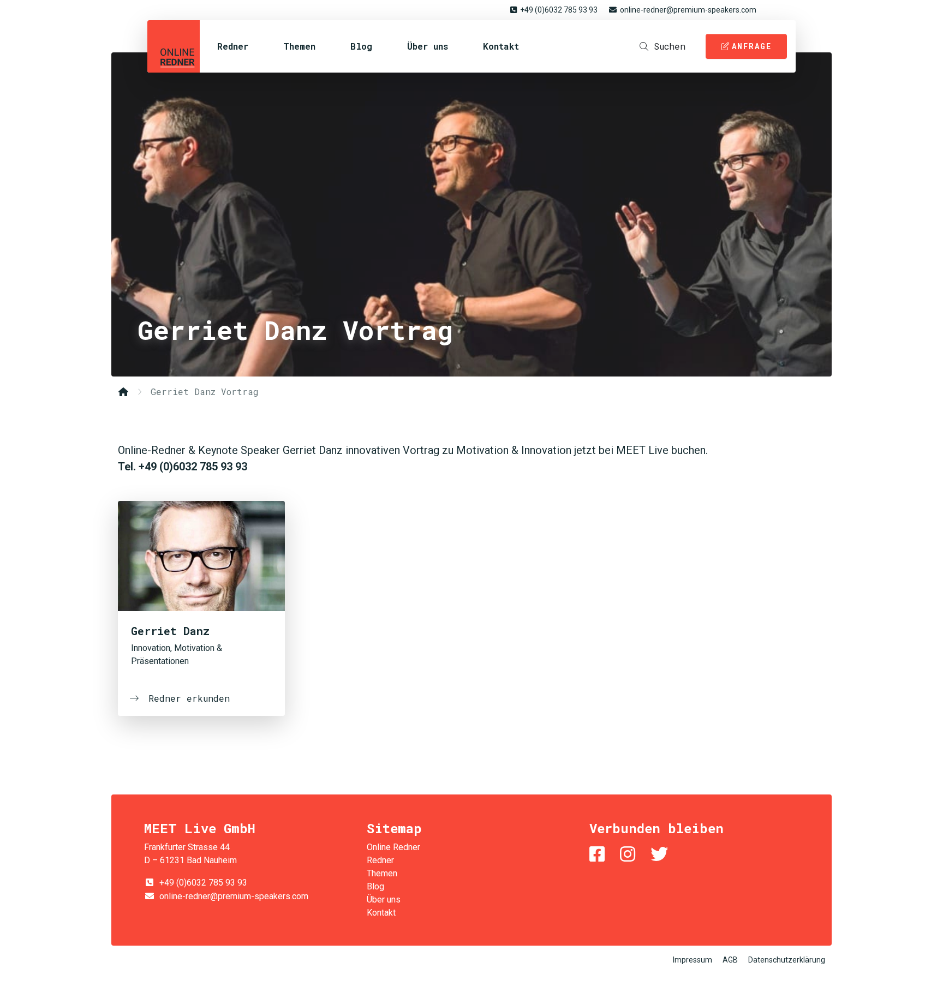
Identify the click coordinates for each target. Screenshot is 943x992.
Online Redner (173, 46)
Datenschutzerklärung (786, 959)
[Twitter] (661, 854)
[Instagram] (630, 854)
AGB (730, 959)
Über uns (427, 46)
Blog (361, 46)
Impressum (692, 959)
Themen (299, 46)
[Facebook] (599, 854)
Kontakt (501, 46)
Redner (232, 46)
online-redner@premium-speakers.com (688, 9)
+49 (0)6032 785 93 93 (559, 9)
